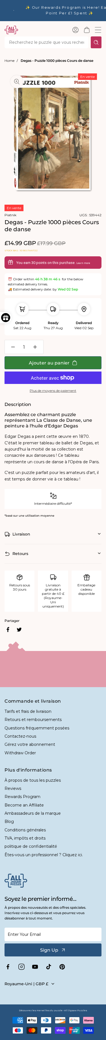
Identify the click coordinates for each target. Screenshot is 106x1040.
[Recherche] (96, 42)
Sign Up (49, 950)
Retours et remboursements (33, 719)
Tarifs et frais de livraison (28, 711)
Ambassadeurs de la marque (33, 813)
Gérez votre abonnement (30, 744)
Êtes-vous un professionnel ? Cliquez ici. (44, 854)
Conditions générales (25, 830)
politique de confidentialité (31, 846)
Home (9, 60)
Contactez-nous (20, 736)
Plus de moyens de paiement (53, 390)
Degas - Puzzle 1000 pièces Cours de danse (57, 60)
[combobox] (46, 42)
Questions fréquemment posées (37, 728)
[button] (86, 30)
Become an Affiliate (24, 805)
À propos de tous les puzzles (33, 780)
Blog (9, 821)
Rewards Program (22, 796)
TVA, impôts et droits (25, 838)
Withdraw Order (20, 752)
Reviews (13, 788)
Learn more (83, 263)
